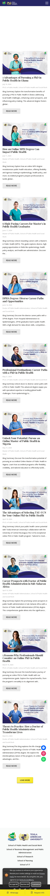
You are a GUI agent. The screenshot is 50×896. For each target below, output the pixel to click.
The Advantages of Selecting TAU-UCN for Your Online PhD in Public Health (24, 514)
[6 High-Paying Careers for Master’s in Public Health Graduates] (25, 209)
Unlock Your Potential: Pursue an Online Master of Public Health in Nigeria (21, 441)
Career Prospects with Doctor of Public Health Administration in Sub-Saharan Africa (25, 583)
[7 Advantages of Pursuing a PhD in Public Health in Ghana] (25, 63)
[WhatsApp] (43, 759)
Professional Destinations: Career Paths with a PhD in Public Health (25, 371)
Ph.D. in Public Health (10, 87)
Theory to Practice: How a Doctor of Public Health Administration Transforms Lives (23, 729)
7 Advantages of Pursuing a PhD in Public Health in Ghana (22, 79)
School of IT (25, 864)
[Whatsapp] (8, 892)
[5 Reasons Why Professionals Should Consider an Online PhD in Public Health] (25, 640)
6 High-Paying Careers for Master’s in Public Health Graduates (24, 225)
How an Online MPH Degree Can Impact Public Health (21, 151)
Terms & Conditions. (26, 880)
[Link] (10, 3)
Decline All (25, 884)
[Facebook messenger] (43, 747)
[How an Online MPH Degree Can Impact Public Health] (25, 134)
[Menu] (47, 3)
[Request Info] (32, 892)
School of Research (25, 856)
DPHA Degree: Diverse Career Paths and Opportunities (23, 300)
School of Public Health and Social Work (33, 87)
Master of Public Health (11, 159)
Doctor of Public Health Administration (16, 308)
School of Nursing (25, 860)
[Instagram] (43, 753)
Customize (36, 884)
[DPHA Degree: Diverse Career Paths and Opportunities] (25, 283)
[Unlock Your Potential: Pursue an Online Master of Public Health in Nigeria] (25, 423)
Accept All (14, 884)
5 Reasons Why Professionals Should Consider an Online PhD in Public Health (23, 658)
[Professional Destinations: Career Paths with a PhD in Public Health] (25, 355)
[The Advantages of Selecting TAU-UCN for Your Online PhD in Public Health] (25, 498)
